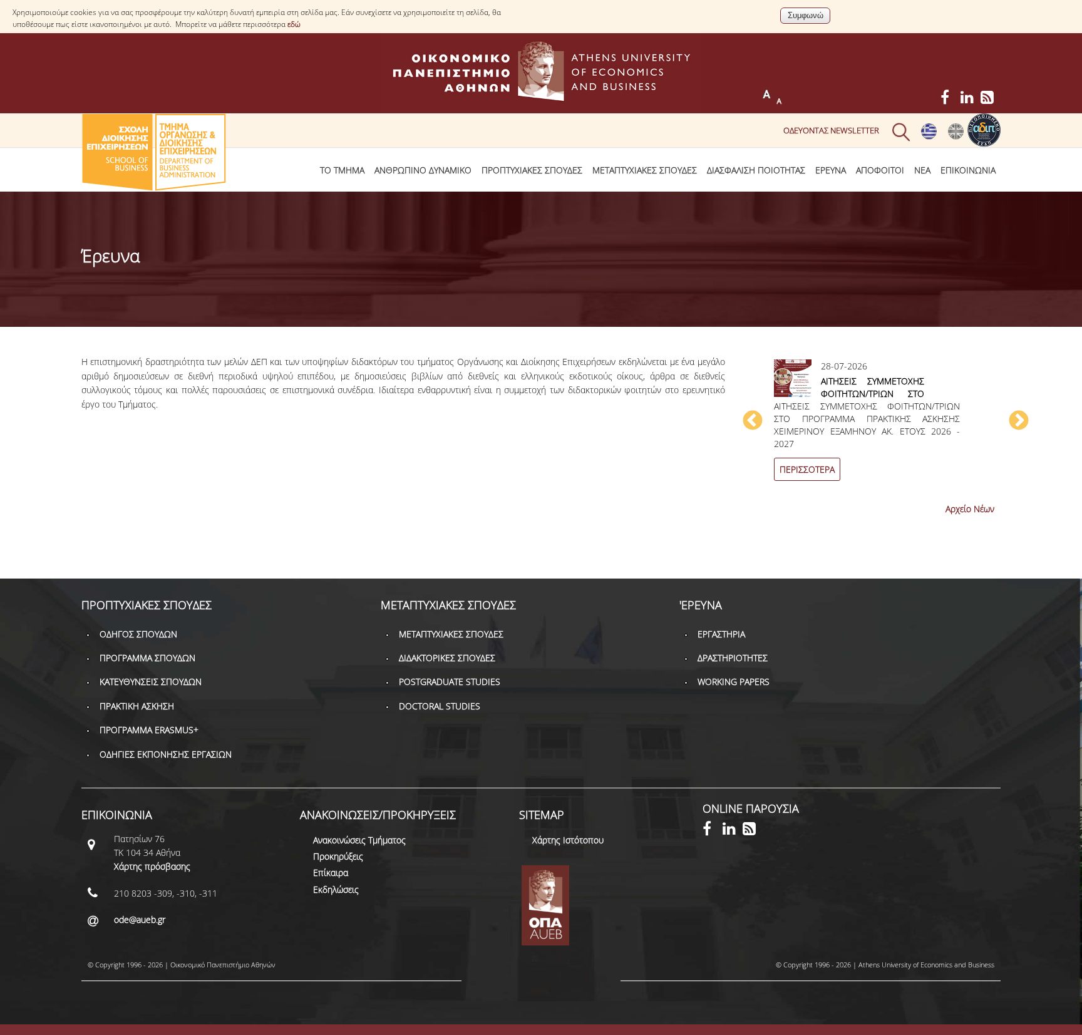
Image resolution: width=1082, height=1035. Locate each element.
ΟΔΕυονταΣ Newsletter (831, 130)
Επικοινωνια (968, 170)
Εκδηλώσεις (336, 889)
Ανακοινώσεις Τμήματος (359, 840)
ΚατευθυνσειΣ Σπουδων (151, 681)
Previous (752, 421)
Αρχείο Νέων (969, 509)
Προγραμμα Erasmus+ (149, 730)
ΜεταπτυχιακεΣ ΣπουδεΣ (644, 170)
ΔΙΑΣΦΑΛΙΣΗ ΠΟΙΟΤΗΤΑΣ (756, 170)
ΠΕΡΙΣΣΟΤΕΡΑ (807, 469)
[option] (886, 427)
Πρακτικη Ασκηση (137, 706)
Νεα (922, 170)
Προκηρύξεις (338, 856)
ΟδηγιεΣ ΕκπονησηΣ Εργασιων (166, 754)
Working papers (734, 681)
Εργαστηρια (721, 634)
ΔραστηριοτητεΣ (733, 658)
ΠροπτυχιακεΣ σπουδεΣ (532, 170)
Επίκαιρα (330, 872)
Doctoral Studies (439, 706)
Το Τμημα (342, 170)
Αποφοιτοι (880, 170)
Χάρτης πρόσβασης (152, 866)
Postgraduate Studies (449, 681)
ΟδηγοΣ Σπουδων (138, 634)
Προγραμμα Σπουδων (147, 658)
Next (1019, 421)
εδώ (294, 24)
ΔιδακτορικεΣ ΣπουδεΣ (447, 658)
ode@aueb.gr (139, 919)
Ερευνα (830, 170)
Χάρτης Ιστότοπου (568, 840)
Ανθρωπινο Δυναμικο (422, 170)
